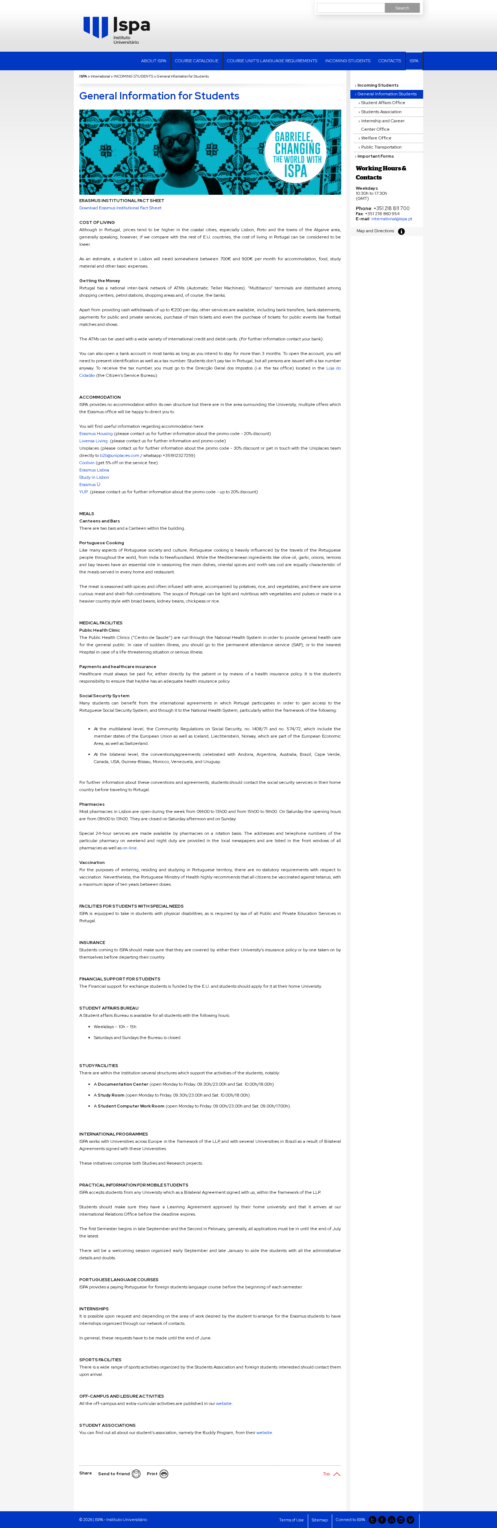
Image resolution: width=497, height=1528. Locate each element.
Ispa (414, 61)
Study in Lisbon (94, 477)
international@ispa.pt (391, 219)
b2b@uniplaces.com (119, 455)
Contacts (389, 61)
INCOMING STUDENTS (347, 61)
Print (152, 1474)
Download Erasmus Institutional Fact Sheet (120, 208)
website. (265, 1433)
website (224, 1403)
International (100, 76)
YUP (83, 492)
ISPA (83, 76)
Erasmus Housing (96, 434)
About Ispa (153, 61)
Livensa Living (93, 441)
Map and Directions (375, 231)
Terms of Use (291, 1520)
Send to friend (114, 1474)
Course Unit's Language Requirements (272, 61)
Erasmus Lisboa (94, 470)
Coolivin (87, 463)
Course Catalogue (196, 61)
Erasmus (87, 484)
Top (326, 1474)
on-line (130, 848)
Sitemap (320, 1520)
